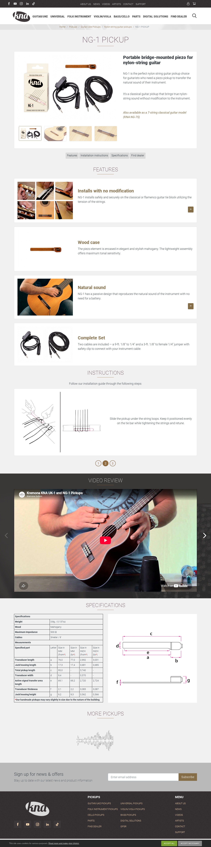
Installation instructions (94, 155)
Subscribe (187, 777)
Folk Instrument (103, 809)
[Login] (188, 4)
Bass (128, 815)
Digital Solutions (131, 820)
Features (72, 155)
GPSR (123, 826)
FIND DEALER (179, 16)
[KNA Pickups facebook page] (17, 824)
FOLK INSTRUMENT (79, 16)
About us (85, 4)
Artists (116, 4)
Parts (91, 820)
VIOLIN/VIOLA (102, 16)
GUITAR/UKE (40, 16)
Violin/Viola (133, 809)
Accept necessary (190, 843)
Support (141, 4)
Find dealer (137, 155)
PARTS (136, 16)
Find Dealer (95, 826)
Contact (128, 4)
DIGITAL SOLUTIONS (155, 16)
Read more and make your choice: (63, 843)
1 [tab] (98, 463)
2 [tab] (105, 463)
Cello (96, 815)
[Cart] (194, 4)
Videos (106, 4)
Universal (131, 803)
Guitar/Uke (99, 803)
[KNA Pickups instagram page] (37, 824)
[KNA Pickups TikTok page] (57, 824)
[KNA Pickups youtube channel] (27, 824)
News (96, 4)
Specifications (119, 155)
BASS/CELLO (122, 16)
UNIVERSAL (57, 16)
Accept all (169, 843)
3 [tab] (112, 463)
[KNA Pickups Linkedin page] (47, 824)
